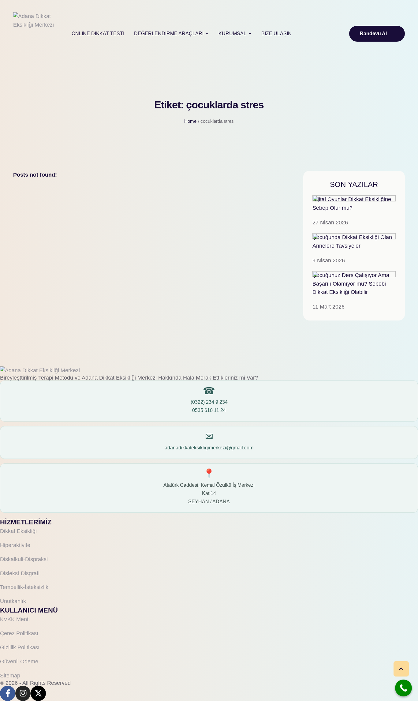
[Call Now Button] (403, 688)
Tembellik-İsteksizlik (24, 587)
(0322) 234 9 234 (209, 402)
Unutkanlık (13, 601)
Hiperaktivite (15, 545)
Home (190, 121)
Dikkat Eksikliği (18, 531)
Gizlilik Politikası (19, 647)
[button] (207, 33)
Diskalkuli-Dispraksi (24, 559)
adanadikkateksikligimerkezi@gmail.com (209, 447)
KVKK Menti (15, 619)
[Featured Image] (354, 200)
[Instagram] (23, 693)
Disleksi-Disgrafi (19, 573)
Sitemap (10, 676)
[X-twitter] (38, 693)
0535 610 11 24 (209, 410)
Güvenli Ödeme (19, 661)
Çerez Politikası (19, 633)
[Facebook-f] (7, 693)
